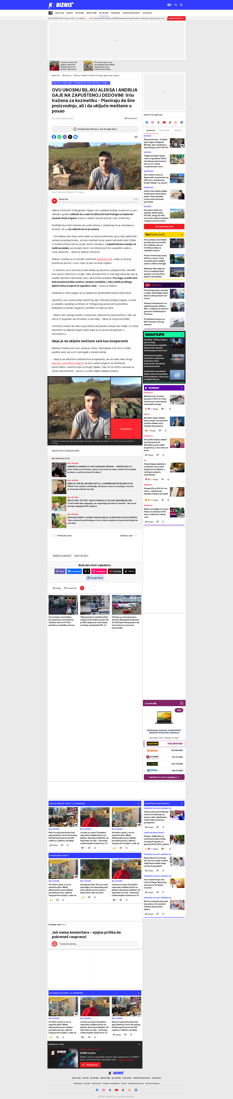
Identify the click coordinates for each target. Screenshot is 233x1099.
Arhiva (123, 1083)
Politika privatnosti (136, 1083)
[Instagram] (153, 122)
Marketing (78, 1083)
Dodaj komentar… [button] (68, 944)
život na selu (81, 556)
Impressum (96, 1083)
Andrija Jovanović (62, 556)
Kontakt (87, 1083)
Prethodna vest (64, 535)
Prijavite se (92, 1065)
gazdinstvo (103, 259)
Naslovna (56, 75)
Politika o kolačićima (111, 1083)
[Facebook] (147, 122)
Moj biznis (67, 75)
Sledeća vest (127, 535)
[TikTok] (170, 122)
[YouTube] (164, 122)
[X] (158, 122)
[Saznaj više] (139, 1044)
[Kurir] (61, 4)
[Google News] (181, 122)
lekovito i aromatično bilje (66, 363)
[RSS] (176, 122)
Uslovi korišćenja (152, 1083)
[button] (131, 118)
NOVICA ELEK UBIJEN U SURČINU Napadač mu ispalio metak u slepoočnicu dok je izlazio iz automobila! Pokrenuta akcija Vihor (99, 18)
